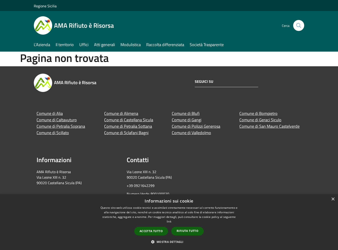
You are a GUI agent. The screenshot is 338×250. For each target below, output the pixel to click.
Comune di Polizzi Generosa (196, 126)
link (169, 221)
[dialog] (169, 222)
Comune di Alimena (121, 113)
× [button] (333, 199)
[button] (169, 241)
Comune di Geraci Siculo (260, 120)
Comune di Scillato (53, 133)
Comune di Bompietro (258, 113)
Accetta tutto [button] (151, 231)
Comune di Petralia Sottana (128, 126)
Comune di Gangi (186, 120)
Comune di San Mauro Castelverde (269, 126)
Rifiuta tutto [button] (187, 231)
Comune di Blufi (186, 113)
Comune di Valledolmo (191, 133)
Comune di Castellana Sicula (128, 120)
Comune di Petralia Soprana (61, 126)
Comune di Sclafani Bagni (126, 133)
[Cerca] (298, 25)
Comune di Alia (50, 113)
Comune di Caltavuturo (57, 120)
